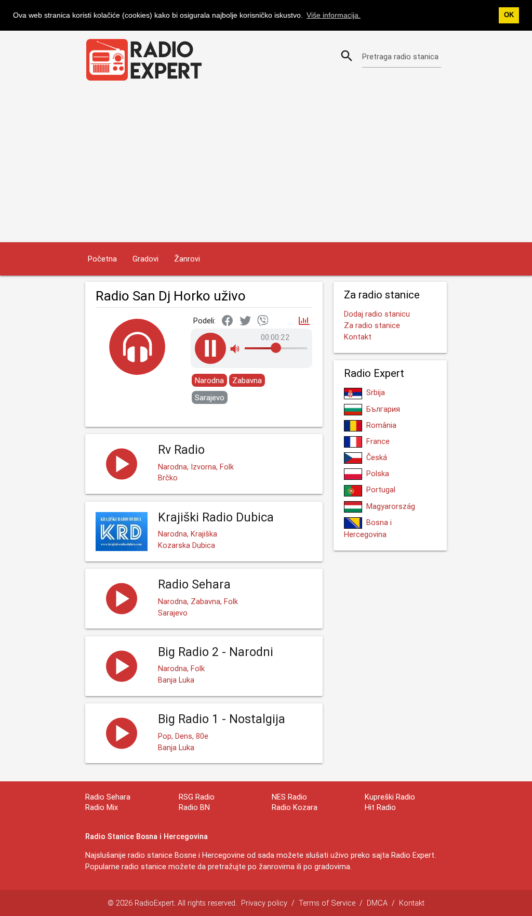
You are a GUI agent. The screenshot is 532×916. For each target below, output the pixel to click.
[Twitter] (245, 321)
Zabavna (247, 380)
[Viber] (263, 321)
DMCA (377, 903)
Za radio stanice (372, 325)
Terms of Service (327, 903)
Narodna (209, 380)
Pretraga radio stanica (400, 56)
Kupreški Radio (390, 797)
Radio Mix (101, 807)
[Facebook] (227, 321)
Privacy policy (264, 903)
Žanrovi (187, 259)
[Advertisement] (266, 164)
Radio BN (194, 807)
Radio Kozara (294, 807)
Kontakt (357, 337)
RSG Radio (197, 797)
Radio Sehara (107, 797)
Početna (102, 259)
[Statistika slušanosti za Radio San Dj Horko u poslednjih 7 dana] (304, 322)
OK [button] (509, 15)
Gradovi (145, 259)
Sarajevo (209, 397)
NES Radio (289, 797)
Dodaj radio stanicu (377, 314)
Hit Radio (380, 807)
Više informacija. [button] (334, 15)
